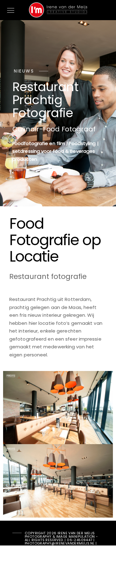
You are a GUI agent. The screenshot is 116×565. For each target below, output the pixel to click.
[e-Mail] (32, 555)
